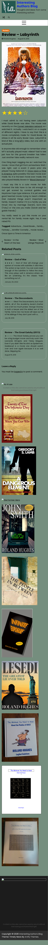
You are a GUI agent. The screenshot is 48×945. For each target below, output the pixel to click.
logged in (18, 371)
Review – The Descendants (19, 298)
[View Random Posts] (3, 17)
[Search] (9, 17)
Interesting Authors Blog (27, 4)
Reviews (6, 30)
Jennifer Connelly (20, 229)
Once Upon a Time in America (16, 233)
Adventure (16, 226)
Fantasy (5, 229)
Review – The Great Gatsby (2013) (22, 332)
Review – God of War (15, 259)
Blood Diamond (37, 179)
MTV (22, 141)
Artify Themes (31, 936)
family (40, 226)
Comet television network (29, 126)
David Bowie (29, 226)
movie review (37, 229)
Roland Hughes (10, 39)
